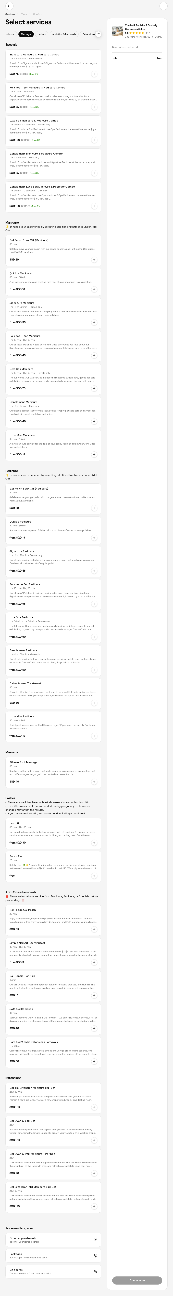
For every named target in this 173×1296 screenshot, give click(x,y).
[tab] (9, 34)
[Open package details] (94, 74)
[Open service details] (94, 260)
